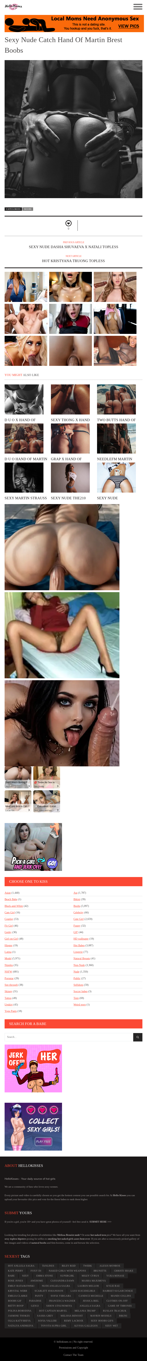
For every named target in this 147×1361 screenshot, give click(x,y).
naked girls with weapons (67, 1270)
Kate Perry (15, 1270)
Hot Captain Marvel (53, 1311)
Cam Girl (10, 912)
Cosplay (9, 919)
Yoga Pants (11, 1011)
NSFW (8, 971)
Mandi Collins (121, 1296)
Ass (75, 892)
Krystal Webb (17, 1291)
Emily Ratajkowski (21, 1286)
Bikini (77, 899)
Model (8, 958)
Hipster (8, 945)
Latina (8, 952)
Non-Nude (79, 965)
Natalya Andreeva (20, 1325)
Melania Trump (85, 1311)
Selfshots (78, 984)
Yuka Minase (115, 1275)
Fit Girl (9, 925)
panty (39, 1296)
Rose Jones (15, 1280)
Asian (8, 892)
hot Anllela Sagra (21, 1266)
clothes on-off (117, 1301)
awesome (36, 1280)
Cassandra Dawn (62, 1280)
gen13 (35, 1306)
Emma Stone (44, 1275)
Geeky (8, 932)
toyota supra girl (54, 1325)
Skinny (8, 991)
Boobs (28, 209)
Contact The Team (73, 1355)
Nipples (9, 965)
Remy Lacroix (73, 1320)
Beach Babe (11, 899)
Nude (76, 971)
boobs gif (15, 1301)
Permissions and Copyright (73, 1347)
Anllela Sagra (90, 1306)
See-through (11, 984)
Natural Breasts (82, 958)
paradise (35, 1301)
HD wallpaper (81, 938)
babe (11, 1275)
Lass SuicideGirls (83, 1291)
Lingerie (78, 952)
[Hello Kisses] (56, 6)
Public (77, 978)
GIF (76, 932)
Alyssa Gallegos (86, 1325)
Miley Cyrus (90, 1275)
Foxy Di (36, 1270)
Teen (76, 998)
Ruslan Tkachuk (115, 1311)
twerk (87, 1266)
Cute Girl (79, 919)
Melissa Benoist (72, 1315)
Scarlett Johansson (49, 1291)
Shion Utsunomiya (59, 1306)
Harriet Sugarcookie (118, 1291)
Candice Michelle (91, 1296)
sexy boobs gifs (102, 1320)
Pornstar (9, 978)
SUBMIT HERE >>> (100, 1221)
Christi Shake (123, 1270)
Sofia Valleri (47, 1320)
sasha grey (45, 1315)
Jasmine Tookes (19, 1315)
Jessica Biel (91, 1301)
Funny (77, 925)
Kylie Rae (113, 1286)
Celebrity (78, 912)
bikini (123, 1315)
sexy (25, 1275)
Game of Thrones (120, 1306)
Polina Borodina (20, 1311)
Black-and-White (14, 906)
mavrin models (101, 1315)
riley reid (69, 1266)
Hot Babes (79, 945)
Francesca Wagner (62, 1301)
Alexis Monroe (110, 1266)
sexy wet (111, 1325)
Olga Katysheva (19, 1320)
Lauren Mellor (88, 1286)
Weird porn (80, 1004)
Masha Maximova (94, 1280)
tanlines (48, 1266)
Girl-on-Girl (11, 938)
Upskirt (9, 1004)
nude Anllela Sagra (56, 1286)
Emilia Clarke (18, 1296)
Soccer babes (80, 991)
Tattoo (8, 998)
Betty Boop (16, 1306)
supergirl (67, 1275)
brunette (100, 1270)
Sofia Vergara (61, 1296)
